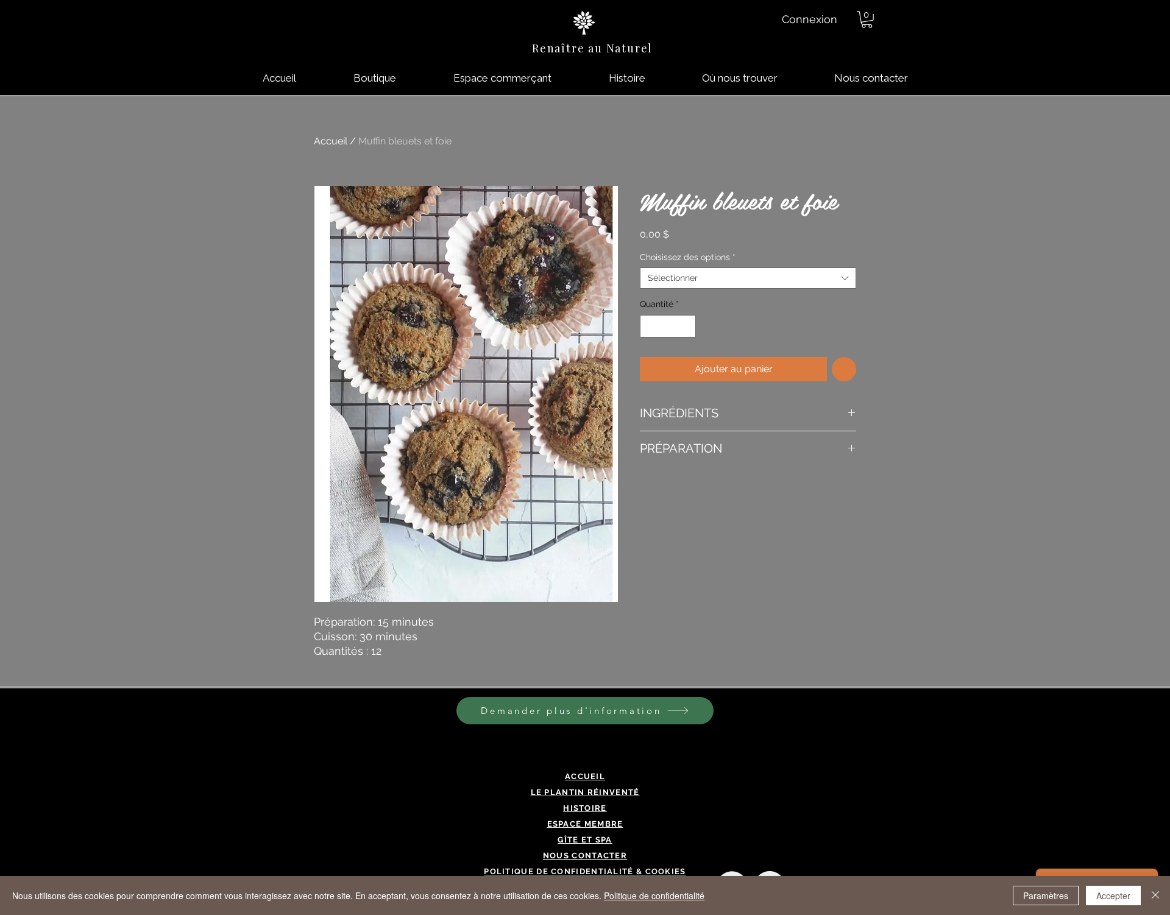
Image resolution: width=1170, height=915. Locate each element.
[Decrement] (649, 326)
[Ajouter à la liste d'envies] (844, 369)
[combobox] (748, 278)
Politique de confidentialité (654, 895)
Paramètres (1045, 895)
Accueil (330, 141)
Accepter (1113, 895)
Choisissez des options (688, 257)
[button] (867, 19)
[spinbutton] (668, 326)
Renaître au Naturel (592, 48)
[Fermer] (1155, 895)
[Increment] (686, 326)
